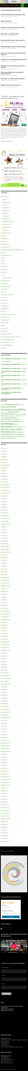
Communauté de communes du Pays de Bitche (12, 1006)
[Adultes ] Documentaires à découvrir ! (11, 85)
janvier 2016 (4, 774)
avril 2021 (3, 599)
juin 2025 (3, 470)
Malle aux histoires (7, 421)
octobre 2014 (4, 816)
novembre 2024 (4, 487)
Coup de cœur (5, 207)
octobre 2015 (4, 782)
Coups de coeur (4, 247)
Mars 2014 (20, 421)
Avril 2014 (21, 405)
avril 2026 (3, 456)
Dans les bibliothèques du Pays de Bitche (10, 249)
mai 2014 (3, 830)
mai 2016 (3, 762)
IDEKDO (6, 216)
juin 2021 (3, 594)
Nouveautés (4, 306)
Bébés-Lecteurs (4, 411)
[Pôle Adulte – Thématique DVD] (9, 34)
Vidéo (2, 348)
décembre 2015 (4, 776)
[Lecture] (3, 952)
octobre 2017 (4, 715)
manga (15, 421)
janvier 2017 (4, 740)
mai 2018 (3, 695)
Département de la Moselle (7, 1009)
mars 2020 (3, 633)
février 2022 (4, 571)
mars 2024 (3, 507)
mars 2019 (3, 667)
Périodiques (4, 308)
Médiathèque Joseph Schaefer (6, 927)
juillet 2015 (3, 790)
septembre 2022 (5, 552)
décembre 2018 (4, 675)
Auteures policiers (5, 233)
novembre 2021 (4, 580)
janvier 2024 (4, 512)
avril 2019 (3, 664)
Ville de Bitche (4, 1007)
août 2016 (3, 754)
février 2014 (4, 838)
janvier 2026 (4, 462)
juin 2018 (3, 692)
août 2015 (3, 788)
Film (6, 415)
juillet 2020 (3, 625)
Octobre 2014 (21, 427)
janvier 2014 (4, 841)
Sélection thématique (6, 438)
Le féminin (3, 289)
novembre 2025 (4, 465)
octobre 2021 (4, 583)
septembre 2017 (5, 717)
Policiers (3, 322)
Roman (3, 434)
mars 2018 (3, 701)
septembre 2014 (5, 818)
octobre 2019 (4, 647)
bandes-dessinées (7, 407)
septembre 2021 (5, 585)
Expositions (5, 210)
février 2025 (4, 479)
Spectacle (23, 436)
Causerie (4, 204)
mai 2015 (3, 796)
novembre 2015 (4, 779)
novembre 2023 (4, 518)
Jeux (2, 275)
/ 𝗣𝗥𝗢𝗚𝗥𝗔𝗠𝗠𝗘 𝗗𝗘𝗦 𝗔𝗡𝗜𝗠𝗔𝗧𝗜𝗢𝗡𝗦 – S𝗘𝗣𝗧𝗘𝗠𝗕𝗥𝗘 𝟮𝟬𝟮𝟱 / (11, 393)
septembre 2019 (5, 650)
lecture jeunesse (11, 417)
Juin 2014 (3, 417)
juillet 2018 (3, 689)
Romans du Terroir (5, 334)
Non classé (3, 303)
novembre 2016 (4, 745)
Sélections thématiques (6, 339)
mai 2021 (3, 597)
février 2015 (4, 804)
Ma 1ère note (5, 219)
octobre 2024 (4, 490)
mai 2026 (3, 453)
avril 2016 (3, 765)
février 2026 (4, 459)
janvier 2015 (4, 807)
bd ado (2, 235)
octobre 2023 (4, 521)
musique (16, 424)
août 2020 (3, 622)
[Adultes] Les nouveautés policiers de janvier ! (13, 78)
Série (13, 438)
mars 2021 (3, 602)
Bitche (22, 409)
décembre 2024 (4, 484)
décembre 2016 (4, 743)
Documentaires (4, 255)
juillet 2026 (3, 448)
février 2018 (4, 703)
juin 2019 (3, 658)
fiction (3, 415)
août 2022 (3, 555)
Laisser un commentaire (12, 16)
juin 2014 (3, 827)
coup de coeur (15, 412)
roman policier (19, 434)
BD (15, 407)
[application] (14, 946)
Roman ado (10, 434)
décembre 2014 (18, 414)
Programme (5, 224)
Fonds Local (4, 266)
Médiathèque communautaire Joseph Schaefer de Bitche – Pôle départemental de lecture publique (11, 5)
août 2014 (3, 821)
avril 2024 (3, 504)
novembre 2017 (4, 712)
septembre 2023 (5, 524)
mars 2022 (3, 569)
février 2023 (4, 541)
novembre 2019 (4, 644)
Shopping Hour (5, 227)
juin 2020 (3, 628)
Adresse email (5, 967)
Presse (2, 325)
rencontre (3, 328)
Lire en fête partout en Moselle (8, 419)
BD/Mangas (3, 238)
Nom (3, 983)
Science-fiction (5, 436)
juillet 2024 (3, 496)
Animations (3, 196)
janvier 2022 (4, 574)
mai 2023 (3, 532)
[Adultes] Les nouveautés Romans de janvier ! (13, 27)
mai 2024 (3, 501)
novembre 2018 (4, 678)
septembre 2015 (5, 785)
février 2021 (4, 605)
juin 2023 (3, 529)
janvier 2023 (4, 543)
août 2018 (3, 686)
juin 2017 (3, 726)
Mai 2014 (18, 419)
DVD (2, 258)
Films (2, 263)
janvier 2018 (4, 706)
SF (19, 436)
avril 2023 (3, 535)
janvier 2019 (4, 672)
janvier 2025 (4, 482)
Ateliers (4, 199)
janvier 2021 (4, 608)
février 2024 (4, 510)
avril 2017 (3, 731)
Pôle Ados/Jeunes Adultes (7, 314)
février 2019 (4, 670)
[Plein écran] (25, 952)
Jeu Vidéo (3, 272)
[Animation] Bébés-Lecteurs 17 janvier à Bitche (13, 46)
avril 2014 (3, 832)
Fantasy (23, 414)
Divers (2, 252)
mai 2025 (3, 473)
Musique (3, 300)
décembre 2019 (4, 642)
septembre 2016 (5, 751)
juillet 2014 (3, 824)
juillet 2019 (3, 656)
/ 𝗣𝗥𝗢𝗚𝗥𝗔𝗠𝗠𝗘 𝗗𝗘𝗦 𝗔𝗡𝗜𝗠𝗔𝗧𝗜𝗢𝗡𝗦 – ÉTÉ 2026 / (14, 358)
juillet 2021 (3, 591)
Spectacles (4, 230)
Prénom (3, 975)
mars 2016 (3, 768)
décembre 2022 (4, 546)
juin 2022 (3, 560)
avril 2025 (3, 476)
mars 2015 (3, 802)
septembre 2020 (5, 619)
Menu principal (26, 5)
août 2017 (3, 720)
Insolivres (14, 415)
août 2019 (3, 653)
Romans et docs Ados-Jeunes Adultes (10, 336)
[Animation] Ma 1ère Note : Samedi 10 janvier (13, 40)
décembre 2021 (4, 577)
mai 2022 (3, 563)
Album (2, 405)
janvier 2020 (4, 639)
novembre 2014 (4, 813)
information (4, 269)
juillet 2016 (3, 757)
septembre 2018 (5, 684)
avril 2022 (3, 566)
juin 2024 (3, 498)
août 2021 (3, 588)
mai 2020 (3, 630)
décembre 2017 (4, 709)
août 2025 (3, 468)
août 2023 (3, 526)
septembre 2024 (5, 493)
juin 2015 (3, 793)
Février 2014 (9, 415)
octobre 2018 (4, 681)
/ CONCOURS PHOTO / (6, 361)
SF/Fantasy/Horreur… (6, 342)
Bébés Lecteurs (5, 202)
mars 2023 (3, 538)
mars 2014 (3, 835)
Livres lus (3, 297)
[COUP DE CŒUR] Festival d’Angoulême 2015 (13, 14)
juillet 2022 (3, 557)
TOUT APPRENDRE (5, 345)
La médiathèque (4, 286)
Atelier (17, 405)
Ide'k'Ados (4, 213)
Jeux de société (5, 277)
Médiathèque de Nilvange (7, 1010)
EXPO (2, 261)
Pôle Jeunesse (4, 320)
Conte (8, 412)
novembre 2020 (4, 613)
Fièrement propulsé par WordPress (8, 1069)
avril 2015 (3, 799)
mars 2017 (3, 734)
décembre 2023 (4, 515)
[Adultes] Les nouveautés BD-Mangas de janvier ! (14, 59)
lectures (3, 292)
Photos (2, 311)
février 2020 (4, 636)
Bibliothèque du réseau (10, 410)
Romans (3, 331)
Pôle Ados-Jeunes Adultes (12, 429)
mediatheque (7, 423)
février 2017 (4, 737)
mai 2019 (3, 661)
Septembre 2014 (14, 436)
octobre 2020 (4, 616)
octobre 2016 (4, 748)
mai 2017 (3, 729)
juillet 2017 (3, 723)
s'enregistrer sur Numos (6, 141)
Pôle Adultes (4, 317)
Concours (3, 241)
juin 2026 (3, 451)
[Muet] (22, 952)
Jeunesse (18, 415)
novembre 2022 (4, 549)
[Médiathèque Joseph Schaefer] (1, 928)
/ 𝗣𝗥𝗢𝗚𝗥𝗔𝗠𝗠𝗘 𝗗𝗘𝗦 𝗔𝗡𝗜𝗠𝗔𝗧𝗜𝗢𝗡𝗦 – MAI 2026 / (14, 368)
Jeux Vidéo (3, 283)
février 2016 (4, 771)
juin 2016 (3, 759)
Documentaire (6, 414)
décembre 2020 (4, 611)
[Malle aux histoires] (6, 21)
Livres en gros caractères (7, 294)
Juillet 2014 (23, 415)
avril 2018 (3, 698)
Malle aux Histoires (7, 221)
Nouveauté (6, 426)
